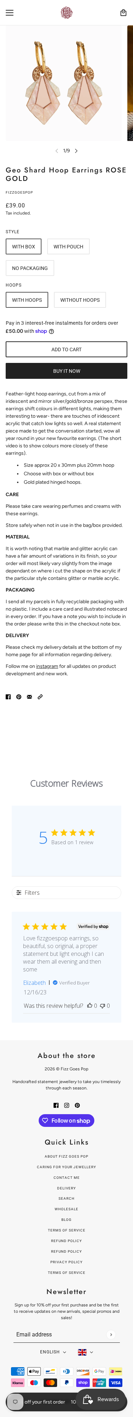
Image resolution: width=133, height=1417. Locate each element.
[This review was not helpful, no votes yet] (102, 1006)
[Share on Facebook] (8, 696)
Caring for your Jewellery (66, 1167)
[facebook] (56, 1104)
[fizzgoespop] (67, 13)
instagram (47, 666)
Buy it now (66, 371)
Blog (66, 1220)
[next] (76, 151)
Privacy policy (66, 1262)
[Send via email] (29, 696)
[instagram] (66, 1104)
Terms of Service (66, 1230)
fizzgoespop (19, 192)
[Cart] (123, 13)
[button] (40, 696)
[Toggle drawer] (9, 13)
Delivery (66, 1188)
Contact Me (67, 1178)
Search (66, 1198)
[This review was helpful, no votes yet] (89, 1006)
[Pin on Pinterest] (18, 696)
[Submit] (111, 1334)
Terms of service (66, 1273)
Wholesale (66, 1209)
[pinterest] (77, 1104)
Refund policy (66, 1241)
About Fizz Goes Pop (66, 1156)
